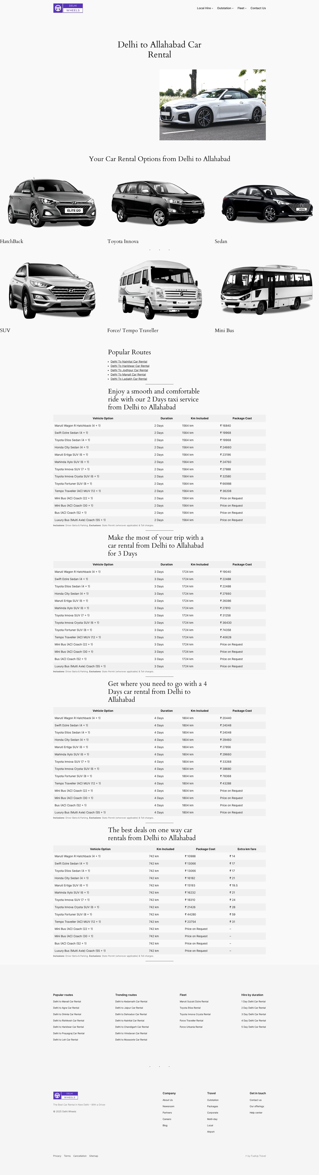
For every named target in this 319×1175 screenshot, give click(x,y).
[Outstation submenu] (233, 8)
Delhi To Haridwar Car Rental (130, 366)
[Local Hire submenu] (212, 8)
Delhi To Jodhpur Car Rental (129, 370)
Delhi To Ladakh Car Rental (129, 378)
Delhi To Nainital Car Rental (129, 361)
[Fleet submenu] (246, 8)
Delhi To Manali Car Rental (128, 374)
